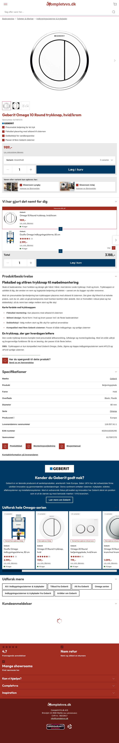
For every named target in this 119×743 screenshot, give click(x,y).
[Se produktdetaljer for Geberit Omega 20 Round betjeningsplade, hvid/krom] (85, 527)
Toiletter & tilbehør (25, 19)
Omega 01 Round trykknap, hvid (50, 550)
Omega (113, 411)
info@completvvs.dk (59, 718)
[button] (31, 186)
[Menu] (5, 4)
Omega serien (102, 586)
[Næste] (115, 60)
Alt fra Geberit (81, 586)
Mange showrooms (17, 667)
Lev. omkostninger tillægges (13, 152)
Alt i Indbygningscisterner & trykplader (24, 586)
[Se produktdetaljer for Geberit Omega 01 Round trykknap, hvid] (52, 527)
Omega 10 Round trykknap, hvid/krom (38, 215)
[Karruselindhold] (59, 60)
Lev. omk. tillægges (26, 223)
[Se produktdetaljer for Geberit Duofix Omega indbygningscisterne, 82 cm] (10, 240)
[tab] (6, 105)
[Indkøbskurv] (115, 4)
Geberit (113, 378)
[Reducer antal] (8, 169)
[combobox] (59, 160)
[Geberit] (8, 123)
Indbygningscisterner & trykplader (51, 19)
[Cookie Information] (69, 726)
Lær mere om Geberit (59, 500)
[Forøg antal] (31, 169)
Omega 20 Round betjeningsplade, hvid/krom (84, 550)
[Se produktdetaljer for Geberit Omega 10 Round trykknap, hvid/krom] (10, 219)
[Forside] (61, 4)
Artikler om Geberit (67, 593)
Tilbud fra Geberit (59, 586)
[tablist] (59, 105)
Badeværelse (8, 19)
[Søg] (113, 11)
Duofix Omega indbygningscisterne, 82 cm (40, 234)
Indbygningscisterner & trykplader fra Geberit (28, 593)
